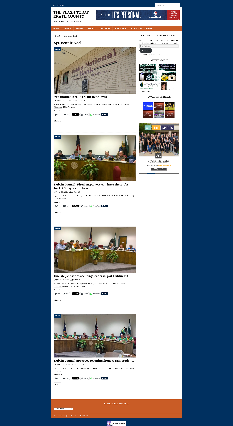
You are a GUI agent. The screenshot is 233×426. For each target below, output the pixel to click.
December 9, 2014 (63, 364)
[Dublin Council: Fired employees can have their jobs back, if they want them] (95, 158)
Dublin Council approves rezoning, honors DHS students (94, 360)
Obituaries (105, 28)
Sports (79, 28)
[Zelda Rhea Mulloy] (159, 106)
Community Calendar (141, 28)
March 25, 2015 (62, 192)
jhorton (77, 100)
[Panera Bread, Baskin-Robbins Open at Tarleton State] (159, 114)
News (66, 28)
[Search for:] (167, 5)
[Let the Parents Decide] (148, 106)
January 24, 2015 (62, 280)
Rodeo (91, 28)
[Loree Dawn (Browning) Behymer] (148, 114)
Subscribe (146, 50)
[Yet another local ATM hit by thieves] (95, 70)
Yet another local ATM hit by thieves (80, 97)
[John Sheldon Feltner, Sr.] (170, 114)
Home (56, 28)
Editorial (119, 28)
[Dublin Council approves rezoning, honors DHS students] (95, 335)
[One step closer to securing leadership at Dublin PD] (95, 250)
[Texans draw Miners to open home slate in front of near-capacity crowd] (170, 106)
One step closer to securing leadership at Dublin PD (91, 276)
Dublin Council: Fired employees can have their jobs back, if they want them (91, 186)
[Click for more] (69, 107)
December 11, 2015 (63, 100)
